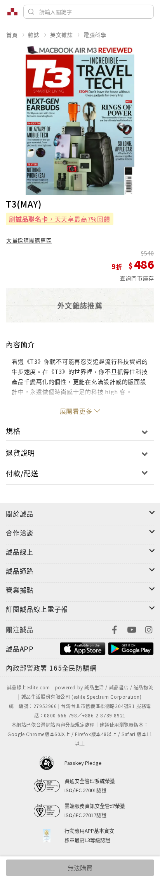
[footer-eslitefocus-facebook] (114, 629)
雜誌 (34, 35)
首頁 (12, 35)
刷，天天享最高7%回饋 (59, 219)
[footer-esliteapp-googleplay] (131, 648)
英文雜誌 (61, 35)
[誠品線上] (12, 12)
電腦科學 (94, 35)
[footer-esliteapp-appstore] (82, 648)
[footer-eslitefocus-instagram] (148, 629)
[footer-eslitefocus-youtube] (131, 629)
